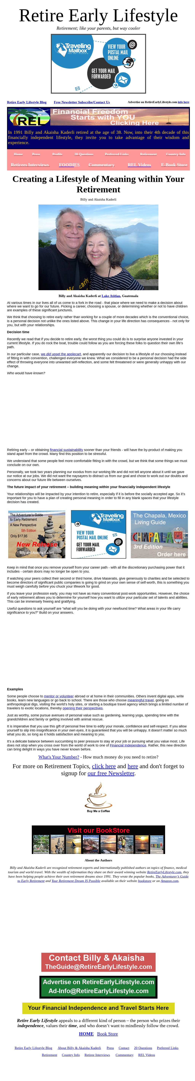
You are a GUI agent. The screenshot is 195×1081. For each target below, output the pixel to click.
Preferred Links (167, 1048)
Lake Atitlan (111, 296)
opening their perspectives (83, 708)
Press (110, 1048)
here (133, 766)
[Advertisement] (99, 414)
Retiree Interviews (97, 1055)
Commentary (124, 1055)
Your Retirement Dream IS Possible (76, 881)
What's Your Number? (58, 756)
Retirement (49, 1055)
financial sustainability (66, 450)
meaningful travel (141, 700)
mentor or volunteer (59, 696)
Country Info (71, 1055)
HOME (86, 1033)
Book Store (107, 1033)
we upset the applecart (61, 354)
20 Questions (143, 1048)
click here (104, 766)
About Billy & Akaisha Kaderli (79, 1048)
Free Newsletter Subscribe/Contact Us (82, 102)
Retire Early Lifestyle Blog (26, 102)
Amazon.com (169, 881)
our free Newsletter (111, 773)
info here (183, 102)
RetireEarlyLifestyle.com (164, 872)
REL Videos (146, 1055)
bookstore (144, 881)
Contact (124, 1048)
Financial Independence (128, 745)
